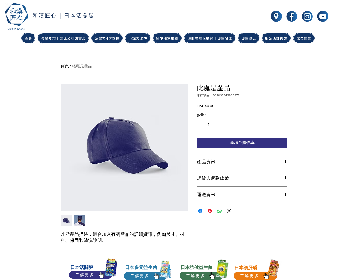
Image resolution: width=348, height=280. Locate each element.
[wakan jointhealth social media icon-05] (276, 16)
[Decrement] (201, 124)
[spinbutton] (208, 124)
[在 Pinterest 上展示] (210, 211)
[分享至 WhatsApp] (220, 211)
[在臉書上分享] (200, 211)
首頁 (65, 66)
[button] (167, 38)
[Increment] (216, 124)
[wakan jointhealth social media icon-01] (292, 16)
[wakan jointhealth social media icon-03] (323, 16)
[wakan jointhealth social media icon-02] (307, 16)
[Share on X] (229, 211)
